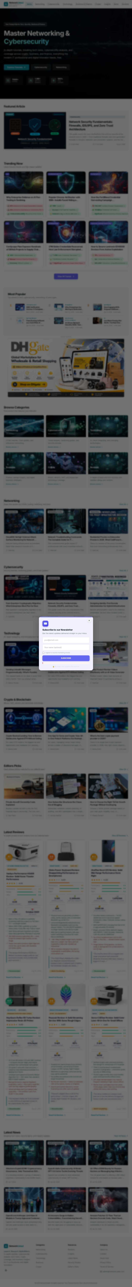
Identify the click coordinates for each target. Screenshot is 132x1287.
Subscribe (66, 658)
